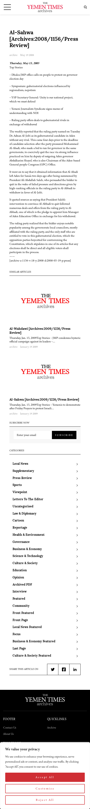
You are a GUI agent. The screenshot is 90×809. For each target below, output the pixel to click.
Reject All (45, 800)
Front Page (20, 620)
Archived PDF (22, 584)
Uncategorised (23, 506)
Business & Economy (27, 549)
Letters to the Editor (28, 499)
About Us (8, 734)
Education (20, 570)
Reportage (20, 527)
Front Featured (23, 613)
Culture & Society (25, 563)
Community (21, 606)
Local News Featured (27, 627)
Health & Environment (29, 535)
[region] (45, 775)
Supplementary (23, 471)
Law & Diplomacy (24, 513)
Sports (17, 485)
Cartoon (18, 520)
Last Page (19, 648)
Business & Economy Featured (34, 641)
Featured (19, 598)
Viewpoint (20, 492)
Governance (21, 542)
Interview (20, 591)
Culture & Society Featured (32, 655)
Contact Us (9, 728)
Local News (20, 464)
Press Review (22, 478)
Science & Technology (28, 556)
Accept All (45, 777)
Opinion (18, 577)
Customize (45, 789)
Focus (17, 634)
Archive (51, 728)
